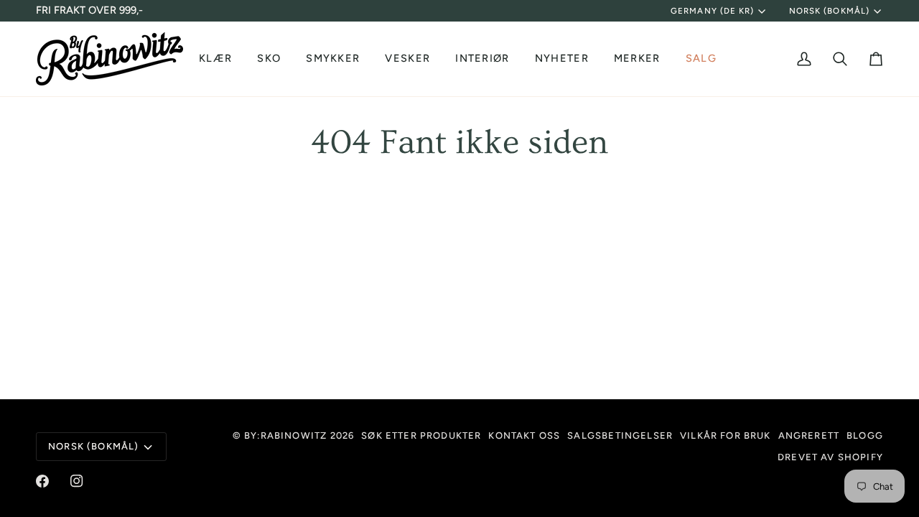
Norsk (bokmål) (829, 11)
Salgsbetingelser (620, 435)
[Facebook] (42, 481)
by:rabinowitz (285, 435)
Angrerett (809, 435)
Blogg (864, 435)
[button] (217, 59)
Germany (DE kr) (712, 11)
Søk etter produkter (421, 435)
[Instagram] (76, 481)
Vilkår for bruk (725, 435)
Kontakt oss (524, 435)
